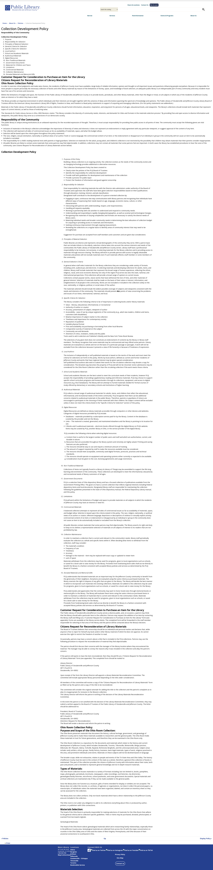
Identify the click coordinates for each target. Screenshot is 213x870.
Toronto (73, 863)
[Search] (203, 9)
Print (8, 843)
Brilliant (73, 854)
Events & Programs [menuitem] (167, 16)
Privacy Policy (120, 854)
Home (5, 23)
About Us (12, 23)
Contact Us (144, 5)
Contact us (120, 864)
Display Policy (206, 838)
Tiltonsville (74, 861)
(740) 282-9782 (62, 853)
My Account (154, 5)
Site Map (120, 858)
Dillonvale (74, 856)
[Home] (22, 6)
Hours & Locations (134, 5)
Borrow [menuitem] (89, 16)
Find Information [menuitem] (137, 16)
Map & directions (64, 855)
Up (105, 838)
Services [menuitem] (112, 16)
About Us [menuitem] (193, 16)
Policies (20, 23)
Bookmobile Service (77, 865)
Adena (72, 850)
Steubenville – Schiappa (79, 858)
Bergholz (73, 852)
